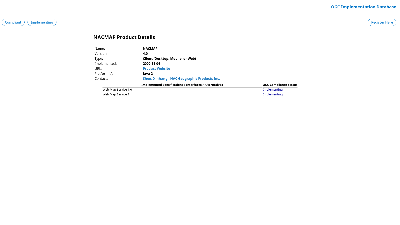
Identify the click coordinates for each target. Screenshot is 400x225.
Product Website (156, 68)
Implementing (42, 22)
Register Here (382, 22)
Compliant (13, 22)
